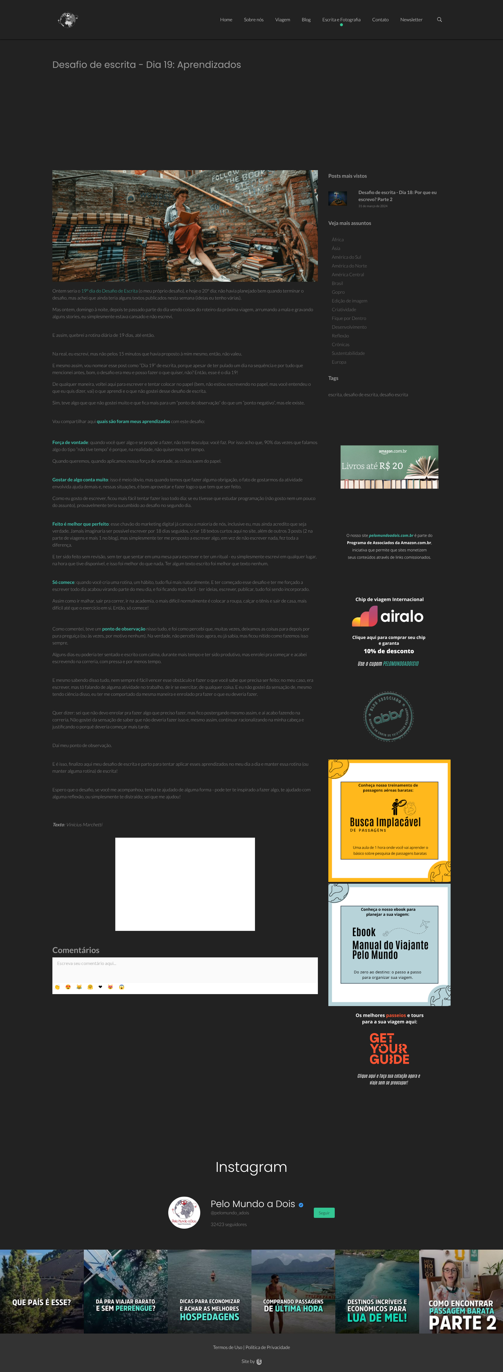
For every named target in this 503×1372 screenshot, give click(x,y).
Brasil (337, 283)
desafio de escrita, (361, 394)
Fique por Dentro (349, 318)
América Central (348, 274)
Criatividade (344, 309)
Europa (339, 362)
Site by (249, 1361)
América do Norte (349, 266)
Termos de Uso (227, 1347)
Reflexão (340, 336)
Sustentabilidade (348, 353)
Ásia (336, 248)
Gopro (338, 292)
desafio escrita (394, 394)
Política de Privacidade (267, 1347)
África (338, 239)
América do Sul (346, 257)
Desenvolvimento (349, 327)
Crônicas (341, 344)
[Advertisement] (251, 121)
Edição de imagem (349, 301)
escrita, (335, 394)
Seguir (324, 1212)
